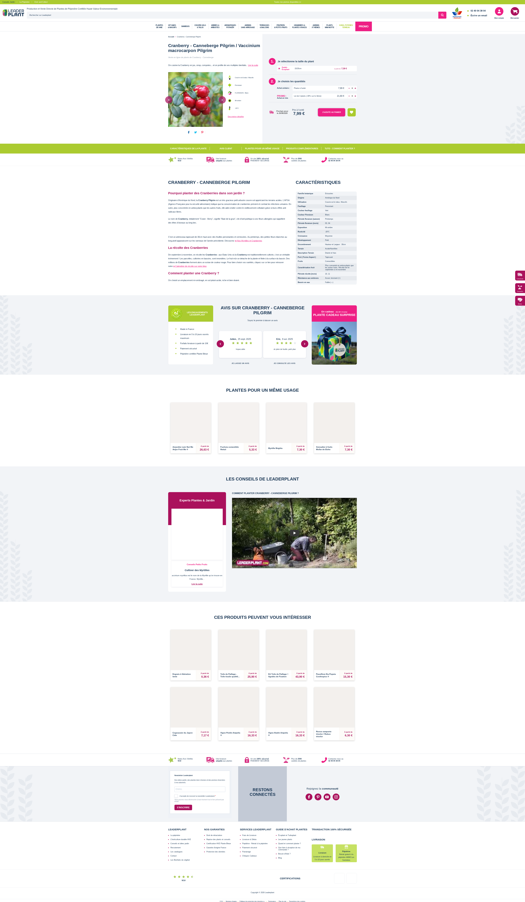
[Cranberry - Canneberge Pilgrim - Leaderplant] (195, 99)
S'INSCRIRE (183, 786)
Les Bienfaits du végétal (180, 838)
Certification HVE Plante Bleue (218, 822)
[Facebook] (309, 775)
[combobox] (232, 15)
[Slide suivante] (222, 99)
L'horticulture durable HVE (180, 818)
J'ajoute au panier (331, 112)
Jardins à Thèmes (316, 26)
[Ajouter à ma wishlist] (352, 112)
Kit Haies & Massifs (172, 26)
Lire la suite (253, 65)
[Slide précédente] (168, 99)
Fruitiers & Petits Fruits (280, 26)
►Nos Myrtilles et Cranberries (248, 241)
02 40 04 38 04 (478, 10)
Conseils (520, 291)
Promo (363, 26)
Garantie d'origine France (216, 826)
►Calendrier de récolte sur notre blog (189, 266)
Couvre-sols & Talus (200, 26)
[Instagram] (336, 775)
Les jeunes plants (285, 818)
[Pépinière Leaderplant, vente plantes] (15, 13)
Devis (520, 304)
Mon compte (499, 18)
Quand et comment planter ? (289, 822)
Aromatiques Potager (230, 26)
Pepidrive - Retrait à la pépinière (255, 822)
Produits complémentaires (302, 148)
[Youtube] (327, 775)
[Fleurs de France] (457, 13)
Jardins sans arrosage (248, 26)
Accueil (171, 37)
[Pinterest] (318, 775)
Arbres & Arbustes (215, 26)
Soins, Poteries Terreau (346, 26)
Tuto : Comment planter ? (340, 148)
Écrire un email (479, 15)
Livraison (520, 279)
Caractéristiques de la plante (188, 148)
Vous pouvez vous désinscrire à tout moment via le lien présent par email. (199, 779)
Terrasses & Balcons (264, 26)
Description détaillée (236, 117)
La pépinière (175, 814)
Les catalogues (176, 830)
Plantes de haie (159, 26)
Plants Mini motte (329, 26)
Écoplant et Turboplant (287, 814)
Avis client (226, 148)
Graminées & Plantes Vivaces (299, 26)
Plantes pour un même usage (262, 148)
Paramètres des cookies (297, 891)
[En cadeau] (334, 343)
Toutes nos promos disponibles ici (287, 2)
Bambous (185, 26)
